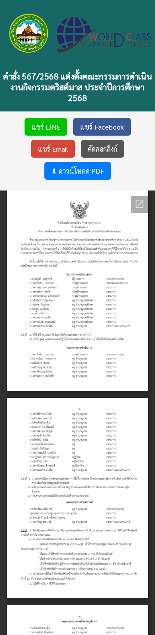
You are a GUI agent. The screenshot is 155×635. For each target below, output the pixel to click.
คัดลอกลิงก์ (102, 148)
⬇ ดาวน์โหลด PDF (77, 170)
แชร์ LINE (45, 126)
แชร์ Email (53, 148)
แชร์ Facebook (102, 126)
